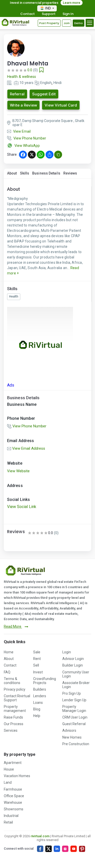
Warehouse (13, 802)
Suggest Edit (44, 94)
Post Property (49, 23)
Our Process (13, 724)
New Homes (72, 737)
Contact (27, 14)
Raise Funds (13, 717)
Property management (15, 709)
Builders (39, 689)
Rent (37, 659)
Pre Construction (75, 744)
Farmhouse (13, 789)
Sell (36, 665)
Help (36, 716)
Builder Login (72, 665)
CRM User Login (74, 717)
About (12, 173)
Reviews (70, 173)
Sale (36, 652)
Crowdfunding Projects (44, 681)
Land (8, 782)
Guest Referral (74, 724)
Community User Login (75, 674)
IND (48, 8)
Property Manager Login (74, 709)
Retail (8, 822)
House (9, 769)
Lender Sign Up (74, 700)
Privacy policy (14, 689)
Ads (10, 385)
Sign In (68, 14)
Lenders (39, 696)
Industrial (11, 816)
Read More (13, 626)
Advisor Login (73, 659)
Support (48, 14)
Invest (38, 672)
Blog (36, 709)
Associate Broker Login (76, 685)
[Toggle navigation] (90, 23)
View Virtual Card (61, 105)
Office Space (14, 796)
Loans (38, 703)
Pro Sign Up (71, 693)
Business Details (46, 173)
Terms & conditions (12, 681)
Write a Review (23, 105)
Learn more (71, 3)
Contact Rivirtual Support (17, 698)
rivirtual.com (40, 836)
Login (66, 652)
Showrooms (13, 809)
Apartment (13, 763)
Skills (24, 173)
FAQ (7, 672)
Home (8, 652)
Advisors (69, 730)
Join (67, 23)
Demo (78, 23)
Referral (17, 94)
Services (10, 730)
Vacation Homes (17, 776)
